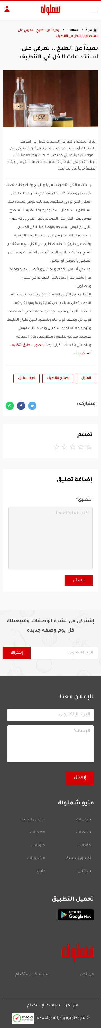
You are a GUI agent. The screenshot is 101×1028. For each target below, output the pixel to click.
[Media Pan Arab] (23, 1018)
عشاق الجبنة (33, 820)
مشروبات (36, 858)
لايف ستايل (26, 378)
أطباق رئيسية (78, 858)
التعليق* (84, 500)
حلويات (38, 846)
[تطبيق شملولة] (50, 915)
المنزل (86, 378)
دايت (41, 871)
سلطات (83, 833)
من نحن (87, 974)
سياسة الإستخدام (31, 974)
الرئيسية (92, 31)
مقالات (72, 31)
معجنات (37, 833)
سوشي (84, 871)
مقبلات (84, 846)
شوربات (83, 820)
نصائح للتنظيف (58, 378)
